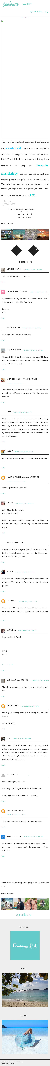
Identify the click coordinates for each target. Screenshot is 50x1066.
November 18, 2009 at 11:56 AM (33, 350)
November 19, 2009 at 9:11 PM (22, 739)
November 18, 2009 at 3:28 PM (16, 481)
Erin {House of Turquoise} (22, 379)
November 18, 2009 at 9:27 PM (35, 543)
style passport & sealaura (6, 904)
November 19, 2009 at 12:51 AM (24, 572)
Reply (3, 282)
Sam (9, 411)
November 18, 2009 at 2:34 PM (24, 452)
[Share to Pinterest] (31, 214)
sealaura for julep (19, 234)
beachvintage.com (17, 810)
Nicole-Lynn (14, 269)
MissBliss (12, 774)
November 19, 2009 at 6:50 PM (30, 706)
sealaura (9, 1062)
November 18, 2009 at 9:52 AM (39, 292)
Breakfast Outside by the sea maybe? (7, 234)
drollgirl (13, 705)
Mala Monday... (31, 904)
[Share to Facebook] (27, 214)
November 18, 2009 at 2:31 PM (22, 412)
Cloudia (11, 630)
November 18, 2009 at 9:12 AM (33, 269)
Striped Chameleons (31, 234)
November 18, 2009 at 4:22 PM (24, 503)
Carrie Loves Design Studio (12, 1062)
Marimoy (12, 600)
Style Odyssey (15, 542)
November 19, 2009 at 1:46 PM (28, 601)
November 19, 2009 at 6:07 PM (27, 630)
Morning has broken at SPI (43, 234)
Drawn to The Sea (17, 291)
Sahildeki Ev (14, 836)
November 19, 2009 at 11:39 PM (33, 837)
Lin (8, 738)
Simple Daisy (14, 349)
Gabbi (10, 571)
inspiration (23, 217)
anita (10, 502)
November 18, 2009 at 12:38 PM (16, 383)
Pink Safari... (19, 904)
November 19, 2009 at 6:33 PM (40, 680)
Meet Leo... (43, 904)
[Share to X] (23, 214)
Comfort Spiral (7, 665)
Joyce (10, 451)
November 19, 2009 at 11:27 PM (16, 814)
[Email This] (19, 214)
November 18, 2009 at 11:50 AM (32, 328)
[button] (26, 4)
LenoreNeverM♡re (17, 680)
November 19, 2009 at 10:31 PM (29, 775)
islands (30, 217)
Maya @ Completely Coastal (23, 477)
